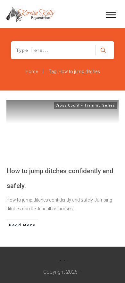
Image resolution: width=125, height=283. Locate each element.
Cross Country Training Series (85, 105)
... (75, 208)
